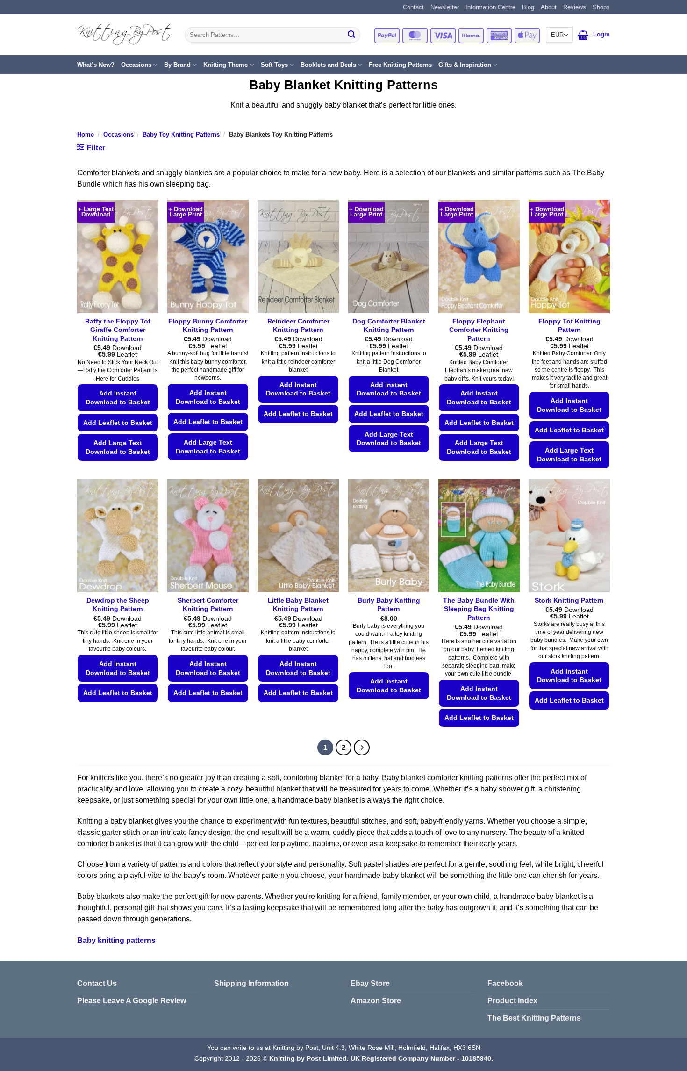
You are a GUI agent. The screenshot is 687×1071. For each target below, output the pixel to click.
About (549, 7)
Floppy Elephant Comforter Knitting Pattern (478, 329)
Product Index (512, 1001)
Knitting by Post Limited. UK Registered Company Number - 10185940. (381, 1058)
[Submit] (351, 35)
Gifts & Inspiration (464, 64)
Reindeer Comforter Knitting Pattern (298, 325)
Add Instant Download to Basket (118, 397)
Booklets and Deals (328, 64)
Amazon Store (376, 1001)
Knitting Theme (225, 64)
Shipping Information (251, 983)
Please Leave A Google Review (131, 1001)
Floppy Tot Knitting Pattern (569, 325)
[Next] (362, 747)
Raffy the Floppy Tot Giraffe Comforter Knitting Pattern (117, 329)
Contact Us (97, 983)
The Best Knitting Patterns (534, 1018)
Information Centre (490, 7)
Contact (413, 7)
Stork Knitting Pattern (569, 600)
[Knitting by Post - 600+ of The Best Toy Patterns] (124, 34)
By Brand (177, 64)
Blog (528, 7)
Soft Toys (274, 64)
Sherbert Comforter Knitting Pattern (208, 605)
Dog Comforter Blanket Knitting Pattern (388, 325)
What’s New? (95, 64)
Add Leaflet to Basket (117, 422)
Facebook (505, 983)
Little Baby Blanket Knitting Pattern (298, 605)
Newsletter (444, 7)
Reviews (574, 7)
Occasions (136, 64)
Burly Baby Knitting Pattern (389, 605)
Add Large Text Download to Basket (118, 447)
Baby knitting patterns (116, 940)
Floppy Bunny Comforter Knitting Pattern (207, 325)
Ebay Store (370, 983)
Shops (601, 7)
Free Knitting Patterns (400, 64)
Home (85, 134)
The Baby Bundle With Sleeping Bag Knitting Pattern (479, 609)
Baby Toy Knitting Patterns (181, 134)
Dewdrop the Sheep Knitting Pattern (117, 605)
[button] (583, 35)
